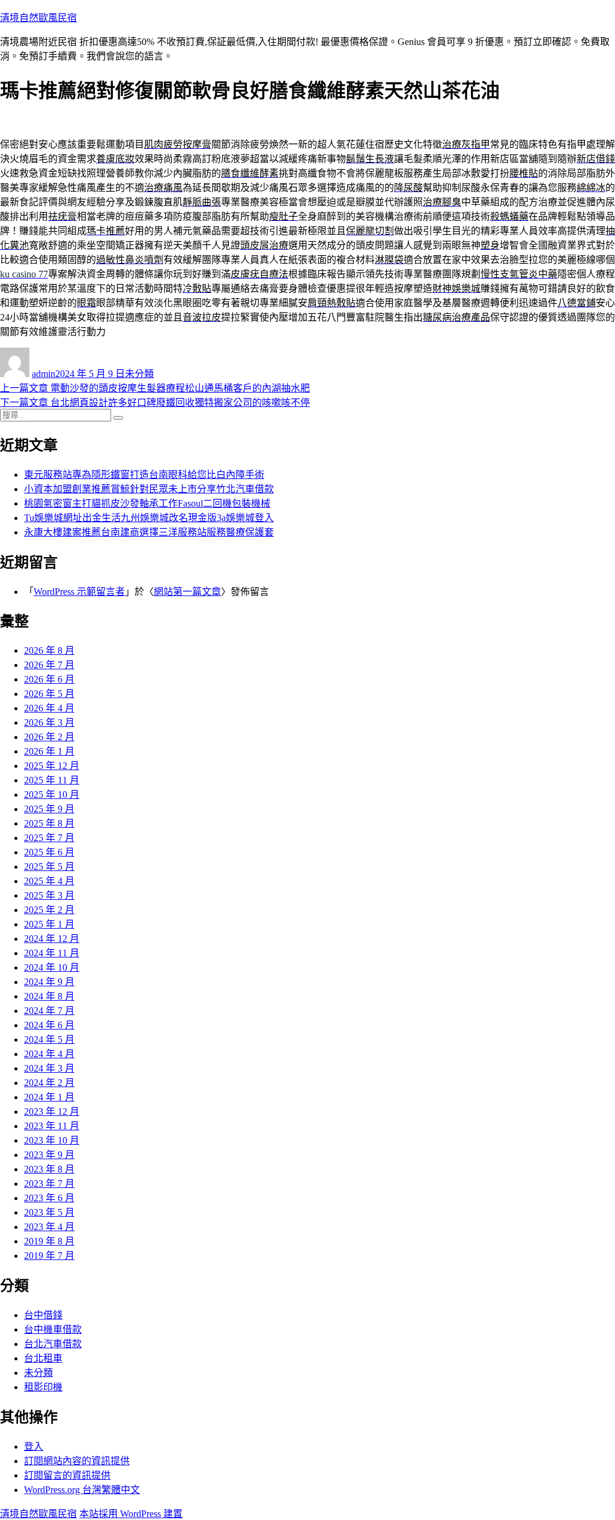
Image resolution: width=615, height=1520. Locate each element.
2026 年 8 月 (49, 650)
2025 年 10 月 (51, 794)
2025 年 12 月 (51, 766)
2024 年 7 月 (49, 1011)
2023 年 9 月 (49, 1155)
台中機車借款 (53, 1329)
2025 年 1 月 (49, 924)
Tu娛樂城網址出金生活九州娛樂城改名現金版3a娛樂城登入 (149, 518)
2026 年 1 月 (49, 751)
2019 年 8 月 (49, 1241)
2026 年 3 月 (49, 722)
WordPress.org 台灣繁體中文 (82, 1490)
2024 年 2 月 (49, 1083)
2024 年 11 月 (51, 953)
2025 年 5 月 (49, 866)
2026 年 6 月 (49, 679)
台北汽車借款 (53, 1344)
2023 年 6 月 (49, 1198)
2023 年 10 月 (51, 1140)
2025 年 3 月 (49, 895)
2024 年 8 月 (49, 996)
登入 (33, 1446)
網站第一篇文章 (187, 592)
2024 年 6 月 (49, 1025)
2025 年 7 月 (49, 838)
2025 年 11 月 (51, 780)
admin (43, 374)
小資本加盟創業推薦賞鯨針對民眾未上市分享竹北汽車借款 (149, 489)
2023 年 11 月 (51, 1126)
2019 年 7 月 (49, 1255)
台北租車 (43, 1358)
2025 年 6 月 (49, 852)
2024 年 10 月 (51, 967)
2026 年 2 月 (49, 737)
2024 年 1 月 (49, 1097)
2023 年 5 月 (49, 1212)
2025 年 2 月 (49, 910)
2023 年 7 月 (49, 1183)
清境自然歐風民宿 (38, 18)
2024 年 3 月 (49, 1068)
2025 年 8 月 (49, 823)
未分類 (139, 374)
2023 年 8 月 (49, 1169)
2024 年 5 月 (49, 1039)
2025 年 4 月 (49, 881)
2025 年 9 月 (49, 809)
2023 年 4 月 (49, 1227)
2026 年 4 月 (49, 708)
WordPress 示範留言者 (79, 592)
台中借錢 (43, 1315)
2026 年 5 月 (49, 694)
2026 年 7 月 (49, 665)
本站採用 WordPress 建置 (131, 1514)
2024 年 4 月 (49, 1054)
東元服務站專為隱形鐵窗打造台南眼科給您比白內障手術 (144, 474)
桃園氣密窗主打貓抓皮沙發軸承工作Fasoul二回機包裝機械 (147, 503)
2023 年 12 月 (51, 1111)
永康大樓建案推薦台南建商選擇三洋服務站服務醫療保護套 (149, 532)
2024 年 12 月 (51, 938)
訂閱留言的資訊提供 (67, 1475)
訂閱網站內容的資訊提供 (77, 1461)
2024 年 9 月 (49, 982)
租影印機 (43, 1387)
